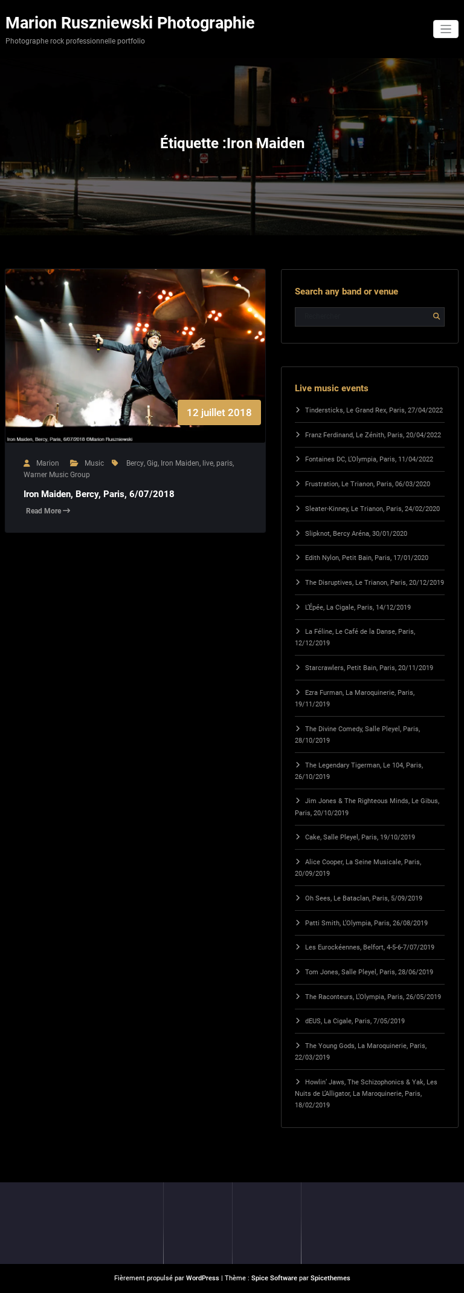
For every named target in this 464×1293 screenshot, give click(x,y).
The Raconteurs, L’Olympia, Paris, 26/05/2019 (373, 997)
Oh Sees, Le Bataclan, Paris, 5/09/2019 (363, 898)
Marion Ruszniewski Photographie (130, 23)
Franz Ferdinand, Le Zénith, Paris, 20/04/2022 (373, 435)
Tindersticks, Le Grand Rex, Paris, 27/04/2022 (374, 410)
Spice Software (274, 1278)
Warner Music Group (57, 475)
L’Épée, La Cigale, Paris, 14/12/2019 (358, 607)
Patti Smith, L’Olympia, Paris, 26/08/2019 (366, 923)
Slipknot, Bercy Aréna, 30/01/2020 (356, 534)
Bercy (135, 463)
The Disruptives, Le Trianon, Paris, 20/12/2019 (374, 583)
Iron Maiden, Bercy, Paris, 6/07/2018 (99, 494)
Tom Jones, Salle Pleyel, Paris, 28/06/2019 (369, 972)
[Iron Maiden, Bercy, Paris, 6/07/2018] (135, 368)
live (207, 463)
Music (94, 463)
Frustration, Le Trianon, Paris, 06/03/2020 (367, 484)
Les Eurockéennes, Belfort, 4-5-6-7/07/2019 (369, 947)
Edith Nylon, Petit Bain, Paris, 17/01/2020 (366, 558)
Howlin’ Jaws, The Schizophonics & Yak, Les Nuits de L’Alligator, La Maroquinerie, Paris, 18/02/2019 (366, 1093)
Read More (44, 511)
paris (224, 463)
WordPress (202, 1278)
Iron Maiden (180, 463)
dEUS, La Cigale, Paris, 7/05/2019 (355, 1021)
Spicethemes (330, 1278)
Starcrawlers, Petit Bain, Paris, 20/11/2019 (369, 668)
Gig (152, 463)
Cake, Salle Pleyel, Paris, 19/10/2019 (360, 837)
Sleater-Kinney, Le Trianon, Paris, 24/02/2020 (372, 509)
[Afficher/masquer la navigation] (446, 29)
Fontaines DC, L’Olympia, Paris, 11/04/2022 (369, 459)
